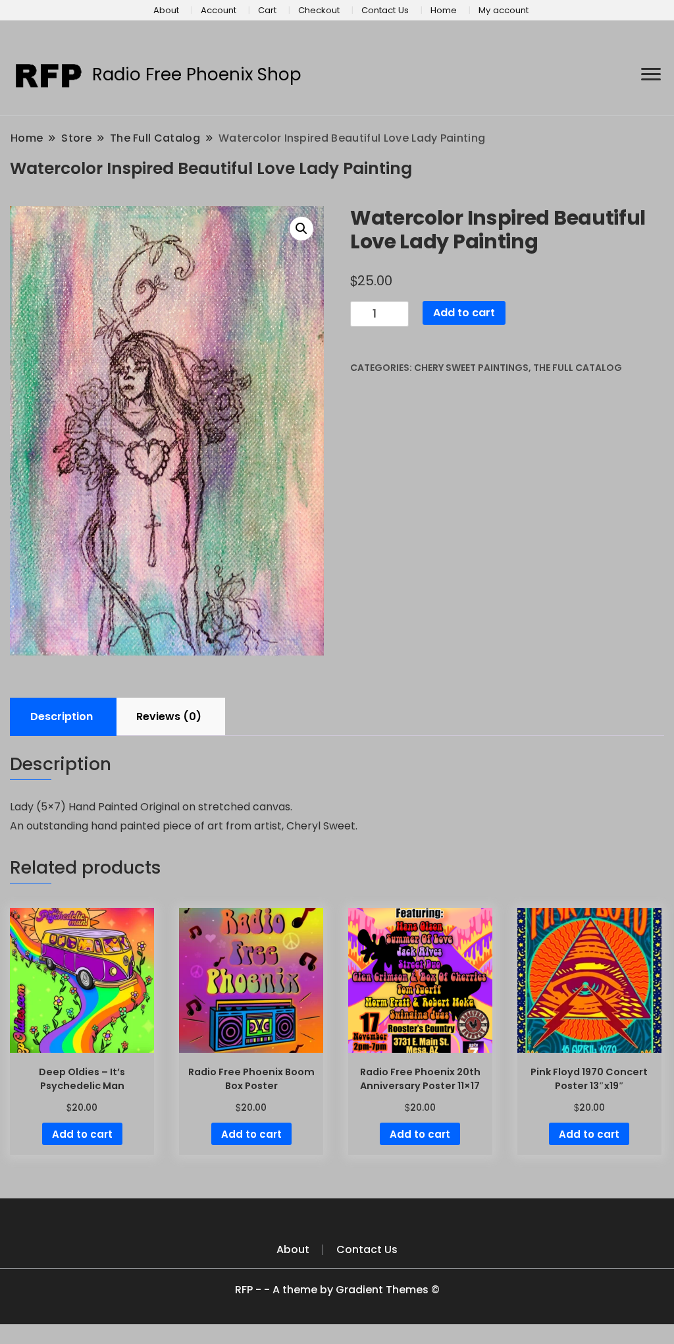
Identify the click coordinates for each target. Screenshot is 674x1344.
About (166, 10)
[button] (301, 228)
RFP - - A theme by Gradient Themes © (337, 1289)
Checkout (319, 10)
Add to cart (464, 312)
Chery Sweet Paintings (471, 367)
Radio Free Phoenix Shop (196, 74)
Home (443, 10)
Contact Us (385, 10)
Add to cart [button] (82, 1134)
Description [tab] (61, 716)
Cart (267, 10)
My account (504, 10)
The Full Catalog (577, 367)
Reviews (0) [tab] (168, 716)
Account (218, 10)
